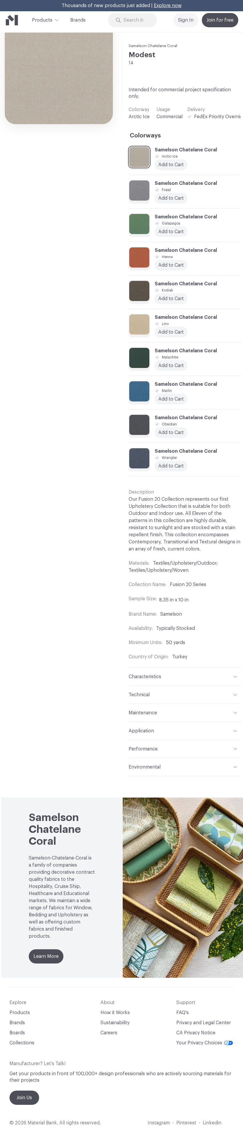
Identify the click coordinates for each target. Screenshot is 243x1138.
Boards (17, 1032)
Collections (21, 1043)
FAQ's (182, 1012)
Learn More (46, 956)
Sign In (186, 20)
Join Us (24, 1097)
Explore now (168, 5)
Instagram (159, 1123)
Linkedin (212, 1123)
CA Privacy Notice (195, 1032)
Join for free (220, 20)
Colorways (145, 136)
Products (42, 20)
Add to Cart (171, 365)
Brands (78, 20)
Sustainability (115, 1022)
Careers (108, 1032)
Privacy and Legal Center (203, 1022)
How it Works (115, 1012)
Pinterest (186, 1123)
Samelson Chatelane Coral (153, 46)
